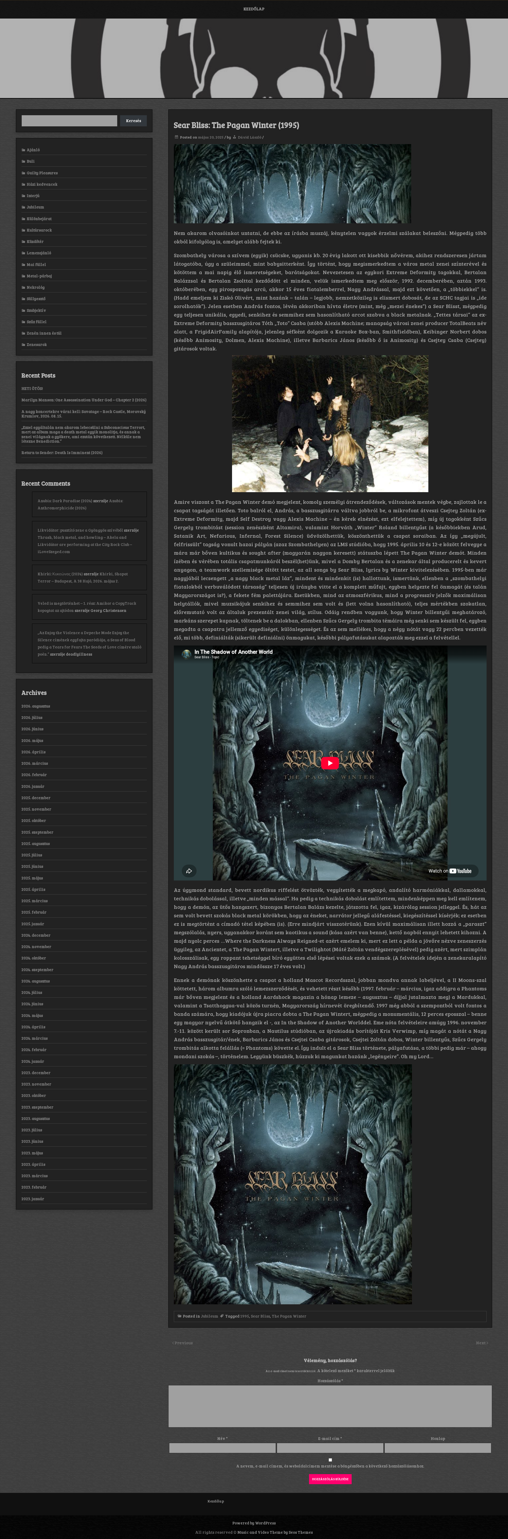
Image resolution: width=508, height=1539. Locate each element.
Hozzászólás (330, 1380)
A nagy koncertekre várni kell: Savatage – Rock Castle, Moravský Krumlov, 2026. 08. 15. (83, 414)
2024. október (33, 957)
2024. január (32, 1061)
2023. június (32, 1141)
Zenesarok (37, 344)
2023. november (36, 1084)
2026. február (34, 774)
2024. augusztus (35, 981)
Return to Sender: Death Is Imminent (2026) (62, 452)
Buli (31, 161)
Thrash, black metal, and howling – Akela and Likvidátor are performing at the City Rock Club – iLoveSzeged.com (85, 544)
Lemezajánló (39, 252)
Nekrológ (36, 287)
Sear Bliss (260, 1316)
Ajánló (33, 149)
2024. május (32, 1015)
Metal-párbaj (39, 275)
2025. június (32, 866)
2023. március (34, 1175)
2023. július (31, 1129)
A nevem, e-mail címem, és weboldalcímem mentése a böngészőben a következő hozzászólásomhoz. (330, 1466)
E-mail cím (330, 1438)
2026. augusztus (35, 706)
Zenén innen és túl (44, 333)
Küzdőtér (35, 241)
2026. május (32, 740)
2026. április (33, 751)
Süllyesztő (36, 298)
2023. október (33, 1095)
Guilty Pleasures (42, 172)
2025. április (33, 889)
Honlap (438, 1438)
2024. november (36, 946)
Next (481, 1342)
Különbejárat (39, 218)
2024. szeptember (37, 969)
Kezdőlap (253, 8)
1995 (244, 1316)
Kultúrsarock (39, 230)
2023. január (32, 1198)
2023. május (32, 1152)
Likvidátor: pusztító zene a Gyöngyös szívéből (80, 530)
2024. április (33, 1026)
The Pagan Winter (289, 1316)
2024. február (34, 1049)
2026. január (32, 786)
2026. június (32, 728)
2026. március (34, 763)
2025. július (31, 854)
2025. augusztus (35, 843)
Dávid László (249, 137)
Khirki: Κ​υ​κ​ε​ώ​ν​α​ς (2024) (60, 573)
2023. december (36, 1072)
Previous (184, 1342)
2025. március (34, 900)
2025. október (33, 820)
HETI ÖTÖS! (32, 388)
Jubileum (209, 1316)
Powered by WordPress (254, 1522)
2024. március (34, 1038)
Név (222, 1438)
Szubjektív (36, 310)
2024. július (31, 992)
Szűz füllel (37, 321)
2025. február (34, 912)
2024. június (32, 1003)
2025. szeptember (37, 832)
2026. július (31, 717)
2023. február (34, 1187)
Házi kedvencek (42, 184)
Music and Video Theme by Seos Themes (275, 1532)
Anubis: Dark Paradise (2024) (65, 500)
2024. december (36, 935)
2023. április (33, 1164)
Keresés (133, 120)
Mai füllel (36, 264)
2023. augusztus (35, 1118)
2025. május (32, 877)
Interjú (33, 195)
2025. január (32, 923)
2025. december (36, 797)
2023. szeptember (37, 1107)
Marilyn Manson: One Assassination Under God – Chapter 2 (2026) (84, 399)
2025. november (36, 809)
